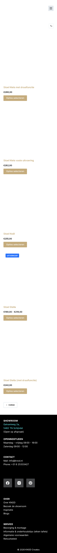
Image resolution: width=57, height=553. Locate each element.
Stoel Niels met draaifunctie (18, 87)
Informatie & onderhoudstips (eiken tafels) (25, 531)
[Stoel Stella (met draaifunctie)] (28, 350)
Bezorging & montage (14, 527)
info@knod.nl (16, 460)
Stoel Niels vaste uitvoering (18, 160)
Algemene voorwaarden (15, 535)
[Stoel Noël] (28, 203)
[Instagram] (19, 483)
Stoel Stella (9, 307)
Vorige (11, 405)
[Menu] (51, 8)
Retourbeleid (10, 538)
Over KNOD (9, 502)
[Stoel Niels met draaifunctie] (28, 57)
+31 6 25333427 (20, 464)
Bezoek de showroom (14, 506)
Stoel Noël (9, 233)
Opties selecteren (15, 98)
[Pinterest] (30, 483)
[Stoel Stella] (28, 277)
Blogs (6, 513)
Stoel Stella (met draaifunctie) (20, 380)
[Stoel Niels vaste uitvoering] (28, 130)
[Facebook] (7, 483)
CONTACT (9, 457)
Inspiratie (8, 509)
